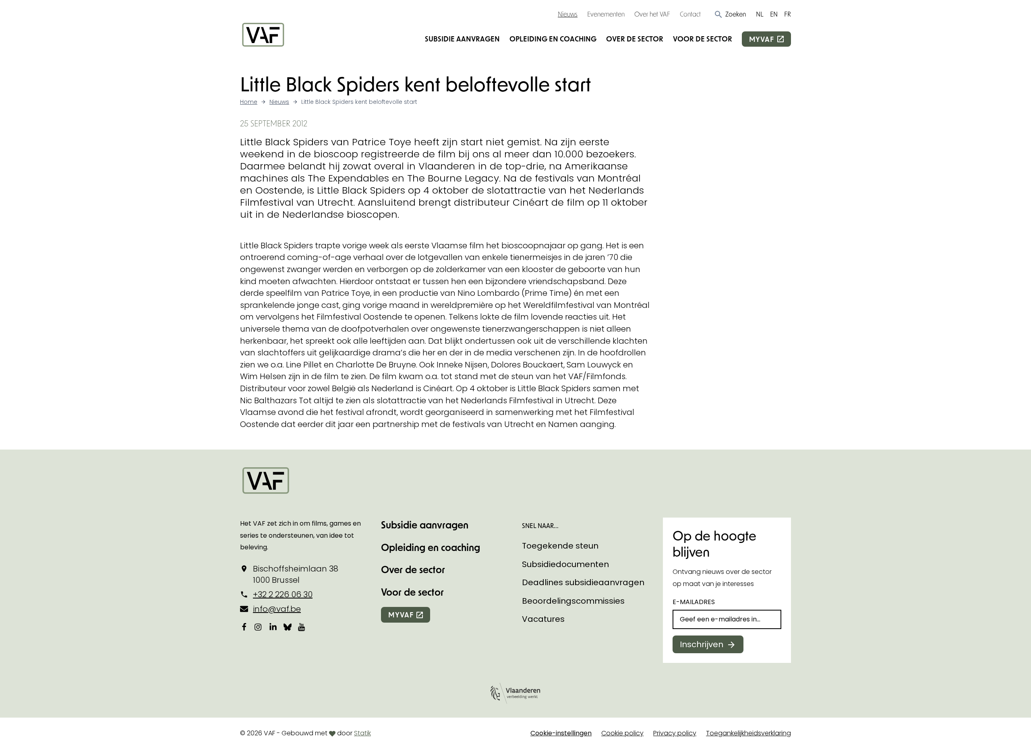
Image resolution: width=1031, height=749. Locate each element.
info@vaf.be (277, 609)
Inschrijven (701, 644)
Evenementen (606, 14)
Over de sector (634, 38)
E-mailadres (694, 602)
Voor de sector (702, 38)
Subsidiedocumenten (565, 564)
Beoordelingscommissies (573, 601)
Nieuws (568, 14)
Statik (362, 733)
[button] (730, 14)
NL (760, 14)
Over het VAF (652, 14)
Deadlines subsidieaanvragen (583, 582)
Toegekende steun (560, 545)
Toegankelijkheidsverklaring (748, 733)
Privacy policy (674, 733)
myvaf (761, 39)
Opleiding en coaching (552, 38)
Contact (690, 14)
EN (774, 14)
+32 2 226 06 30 (283, 594)
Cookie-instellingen (561, 733)
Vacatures (543, 619)
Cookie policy (622, 733)
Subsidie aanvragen (462, 38)
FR (787, 14)
